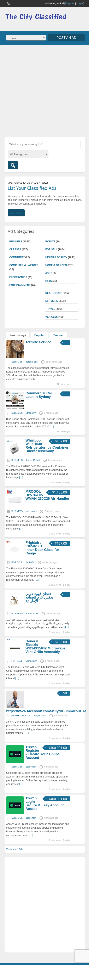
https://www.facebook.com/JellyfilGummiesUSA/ (46, 711)
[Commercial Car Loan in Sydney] (15, 408)
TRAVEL (50, 308)
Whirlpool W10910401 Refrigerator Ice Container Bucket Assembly (47, 445)
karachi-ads (32, 361)
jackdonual (31, 511)
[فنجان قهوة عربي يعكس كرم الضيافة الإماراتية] (15, 608)
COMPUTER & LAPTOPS (23, 265)
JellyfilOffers (40, 715)
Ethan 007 (31, 413)
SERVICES (51, 301)
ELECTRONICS (18, 277)
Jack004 (29, 562)
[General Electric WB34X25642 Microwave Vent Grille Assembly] (15, 656)
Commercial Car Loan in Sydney (38, 395)
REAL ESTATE (53, 293)
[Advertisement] (44, 90)
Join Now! (16, 212)
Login (79, 3)
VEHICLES (51, 316)
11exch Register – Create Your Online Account (42, 752)
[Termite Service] (15, 357)
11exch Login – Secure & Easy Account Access (44, 803)
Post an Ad (66, 37)
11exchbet (31, 766)
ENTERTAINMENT (19, 285)
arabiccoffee (32, 613)
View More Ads (14, 849)
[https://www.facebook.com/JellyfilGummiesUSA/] (15, 707)
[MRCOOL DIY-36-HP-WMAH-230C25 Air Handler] (15, 506)
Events (50, 241)
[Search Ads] (13, 165)
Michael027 (31, 661)
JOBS (48, 273)
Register (70, 3)
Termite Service (38, 342)
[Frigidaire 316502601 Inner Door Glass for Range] (15, 557)
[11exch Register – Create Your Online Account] (15, 762)
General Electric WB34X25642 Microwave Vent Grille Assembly (45, 646)
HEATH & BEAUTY (56, 257)
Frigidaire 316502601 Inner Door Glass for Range (42, 548)
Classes (15, 249)
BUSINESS (15, 241)
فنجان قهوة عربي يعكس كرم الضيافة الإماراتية (39, 597)
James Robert (33, 460)
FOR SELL (51, 249)
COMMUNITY (17, 257)
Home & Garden (56, 265)
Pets (48, 281)
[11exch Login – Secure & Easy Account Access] (15, 813)
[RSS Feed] (8, 3)
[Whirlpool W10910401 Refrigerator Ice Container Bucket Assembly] (15, 455)
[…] (37, 379)
